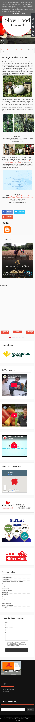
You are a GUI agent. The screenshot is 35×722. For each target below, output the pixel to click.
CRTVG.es (4, 607)
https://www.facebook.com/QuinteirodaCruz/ (20, 197)
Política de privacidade (8, 689)
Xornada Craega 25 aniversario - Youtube (12, 581)
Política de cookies (7, 693)
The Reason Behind (7, 577)
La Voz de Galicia (6, 579)
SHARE (9, 211)
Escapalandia (5, 596)
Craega (4, 584)
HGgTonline (5, 592)
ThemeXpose (12, 718)
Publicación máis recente (5, 332)
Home (2, 49)
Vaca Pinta (4, 601)
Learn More (15, 14)
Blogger (22, 718)
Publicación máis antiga (30, 332)
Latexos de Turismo (7, 590)
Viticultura (22, 49)
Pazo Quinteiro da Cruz (14, 57)
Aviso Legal (6, 691)
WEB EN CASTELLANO (17, 338)
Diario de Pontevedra (7, 605)
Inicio (17, 331)
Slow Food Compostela (17, 717)
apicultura (7, 49)
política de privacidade (13, 645)
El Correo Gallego (6, 603)
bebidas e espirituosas (15, 49)
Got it (23, 14)
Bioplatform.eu (5, 588)
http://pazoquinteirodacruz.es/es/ (19, 196)
